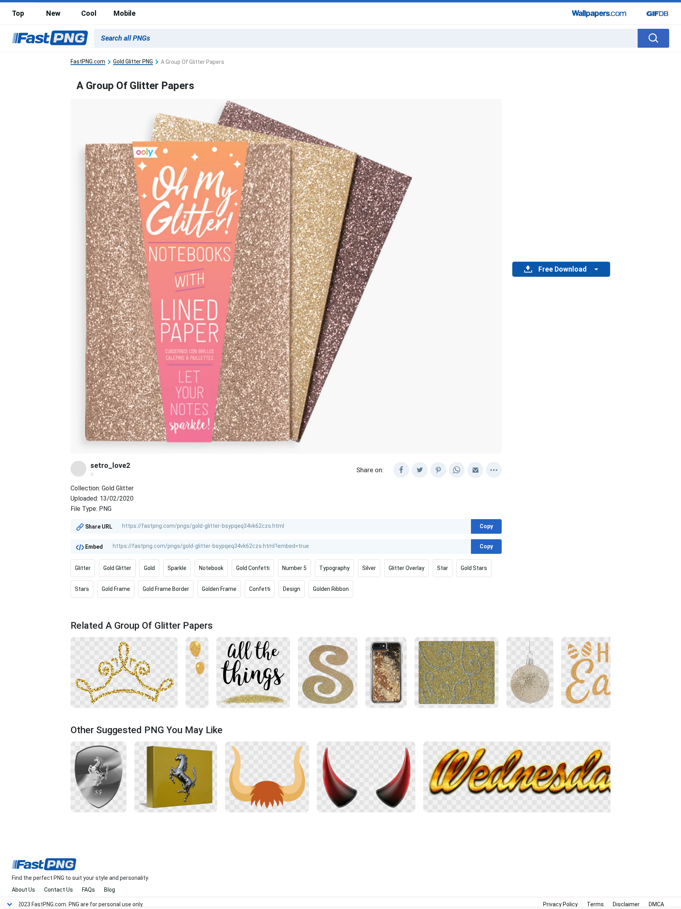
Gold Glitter (117, 568)
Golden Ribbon (331, 589)
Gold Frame (116, 589)
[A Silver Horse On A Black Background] (98, 776)
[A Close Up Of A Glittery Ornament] (529, 672)
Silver (369, 568)
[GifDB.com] (657, 13)
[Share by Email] (475, 470)
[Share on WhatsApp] (457, 470)
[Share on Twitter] (420, 470)
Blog (109, 890)
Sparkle (176, 568)
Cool (89, 13)
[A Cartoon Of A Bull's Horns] (267, 776)
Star (442, 568)
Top (18, 13)
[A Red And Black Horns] (366, 776)
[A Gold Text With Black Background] (533, 776)
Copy (486, 526)
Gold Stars (474, 568)
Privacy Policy (560, 904)
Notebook (211, 568)
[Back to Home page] (50, 38)
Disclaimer (626, 904)
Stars (82, 589)
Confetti (259, 589)
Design (291, 589)
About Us (23, 890)
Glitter (83, 568)
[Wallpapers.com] (599, 13)
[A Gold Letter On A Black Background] (328, 672)
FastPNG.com (88, 62)
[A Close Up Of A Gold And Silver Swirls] (457, 672)
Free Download (562, 269)
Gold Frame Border (166, 589)
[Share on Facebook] (401, 470)
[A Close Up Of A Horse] (175, 776)
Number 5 (294, 568)
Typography (334, 568)
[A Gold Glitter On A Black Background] (253, 672)
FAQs (88, 890)
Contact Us (58, 890)
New (53, 13)
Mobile (125, 13)
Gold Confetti (253, 568)
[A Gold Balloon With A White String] (197, 672)
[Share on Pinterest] (438, 470)
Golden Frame (219, 589)
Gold (149, 568)
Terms (595, 904)
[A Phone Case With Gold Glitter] (385, 672)
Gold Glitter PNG (133, 62)
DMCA (656, 904)
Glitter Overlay (406, 568)
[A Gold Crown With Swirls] (124, 672)
